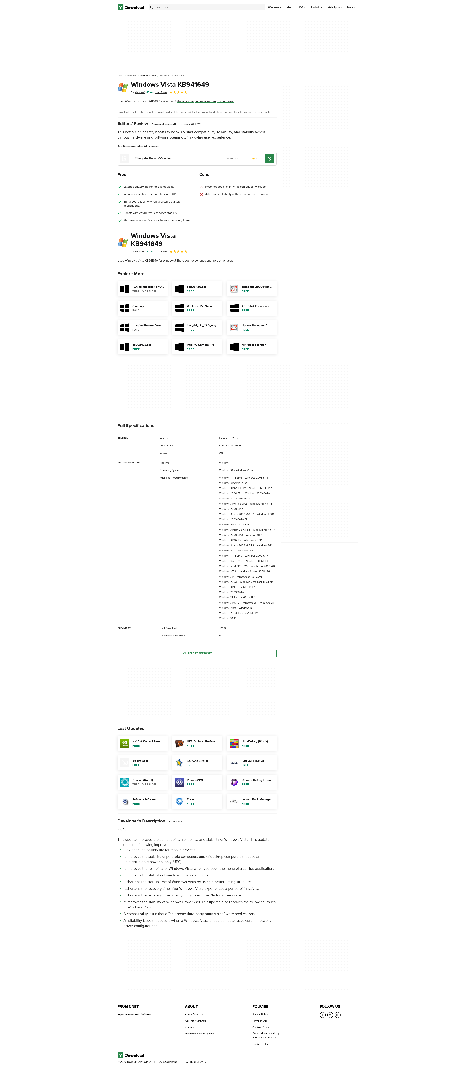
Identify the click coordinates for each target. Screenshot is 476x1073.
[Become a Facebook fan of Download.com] (323, 1015)
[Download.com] (131, 7)
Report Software (200, 653)
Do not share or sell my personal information (265, 1035)
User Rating (161, 92)
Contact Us (191, 1027)
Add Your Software (195, 1020)
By (138, 92)
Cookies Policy (260, 1027)
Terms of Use (260, 1020)
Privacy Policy (260, 1014)
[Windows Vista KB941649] (123, 87)
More (350, 7)
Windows (273, 7)
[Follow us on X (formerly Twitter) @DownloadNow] (330, 1015)
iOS (301, 7)
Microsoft (178, 821)
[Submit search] (152, 7)
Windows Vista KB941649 (170, 85)
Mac (289, 7)
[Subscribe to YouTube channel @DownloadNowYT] (338, 1015)
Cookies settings (261, 1044)
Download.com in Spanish (200, 1033)
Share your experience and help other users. (205, 101)
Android (315, 7)
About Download (194, 1014)
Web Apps (334, 7)
